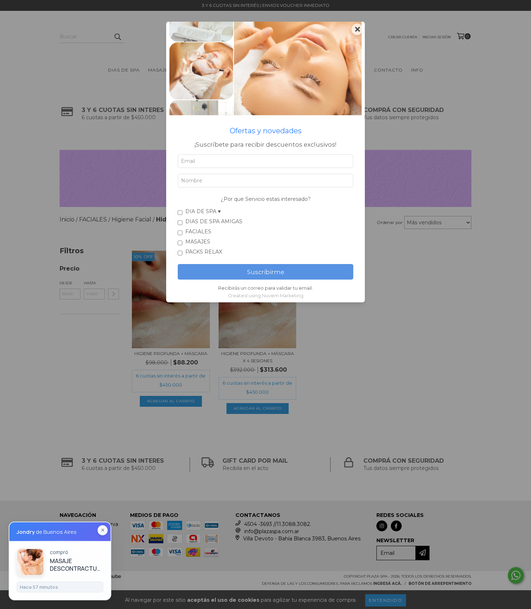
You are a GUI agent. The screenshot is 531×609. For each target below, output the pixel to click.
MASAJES (197, 241)
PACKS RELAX (203, 252)
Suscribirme (265, 272)
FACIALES (198, 231)
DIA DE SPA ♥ (203, 211)
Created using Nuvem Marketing (265, 295)
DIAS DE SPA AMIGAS (213, 221)
